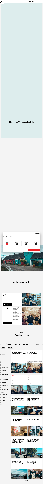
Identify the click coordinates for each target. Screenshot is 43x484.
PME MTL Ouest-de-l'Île (5, 402)
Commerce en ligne (5, 365)
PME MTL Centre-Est (5, 396)
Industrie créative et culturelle (5, 372)
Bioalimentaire (4, 370)
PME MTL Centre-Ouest (5, 397)
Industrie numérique (5, 374)
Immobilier (3, 368)
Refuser (21, 249)
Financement (4, 382)
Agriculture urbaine (5, 367)
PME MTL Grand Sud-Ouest (6, 400)
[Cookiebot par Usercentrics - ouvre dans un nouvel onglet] (36, 233)
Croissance (3, 356)
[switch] (17, 244)
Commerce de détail (5, 361)
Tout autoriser (34, 249)
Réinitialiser (2, 404)
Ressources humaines (5, 385)
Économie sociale (4, 364)
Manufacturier (4, 362)
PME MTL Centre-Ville (5, 394)
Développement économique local (5, 387)
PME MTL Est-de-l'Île (5, 399)
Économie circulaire (5, 389)
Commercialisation (5, 379)
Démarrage (3, 354)
